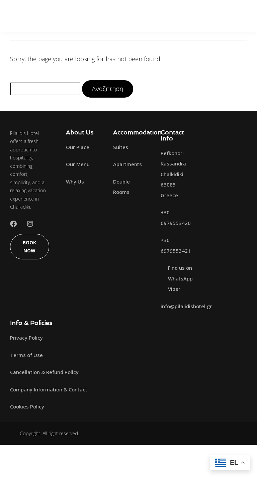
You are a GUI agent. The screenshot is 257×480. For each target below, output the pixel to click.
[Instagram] (30, 224)
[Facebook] (13, 224)
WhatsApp (180, 278)
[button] (238, 15)
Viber (174, 288)
